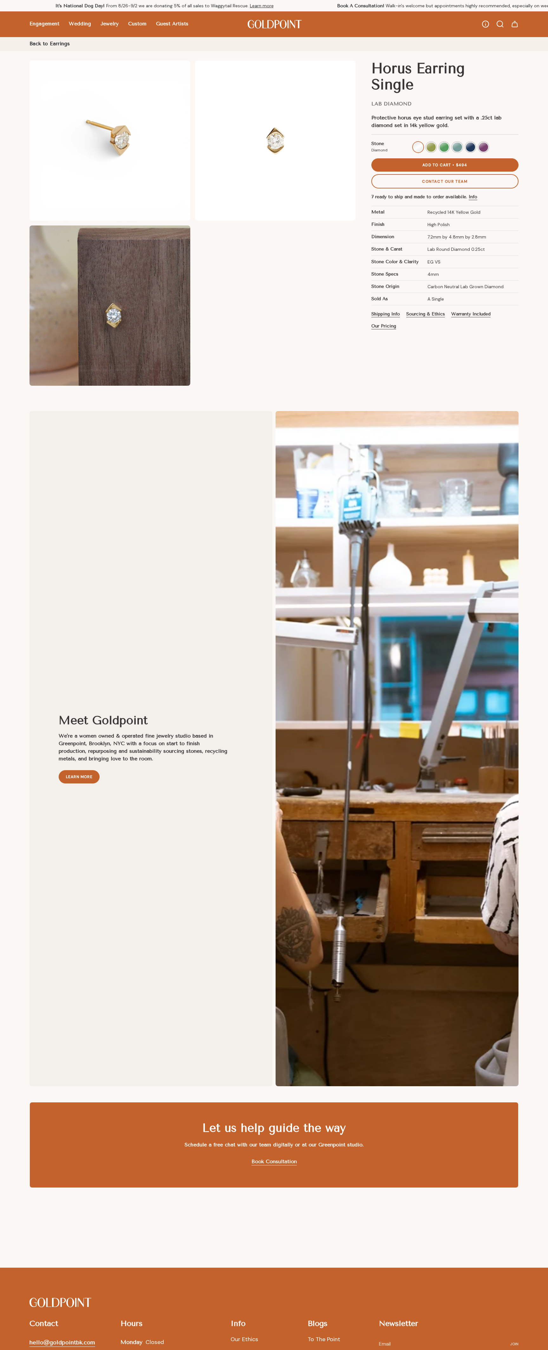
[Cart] (514, 24)
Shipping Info (385, 314)
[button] (44, 24)
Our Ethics (244, 1339)
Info (473, 197)
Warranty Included (471, 314)
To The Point (324, 1339)
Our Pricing (383, 326)
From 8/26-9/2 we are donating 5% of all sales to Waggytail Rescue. (164, 6)
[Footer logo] (60, 1302)
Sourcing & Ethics (425, 314)
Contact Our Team (445, 181)
